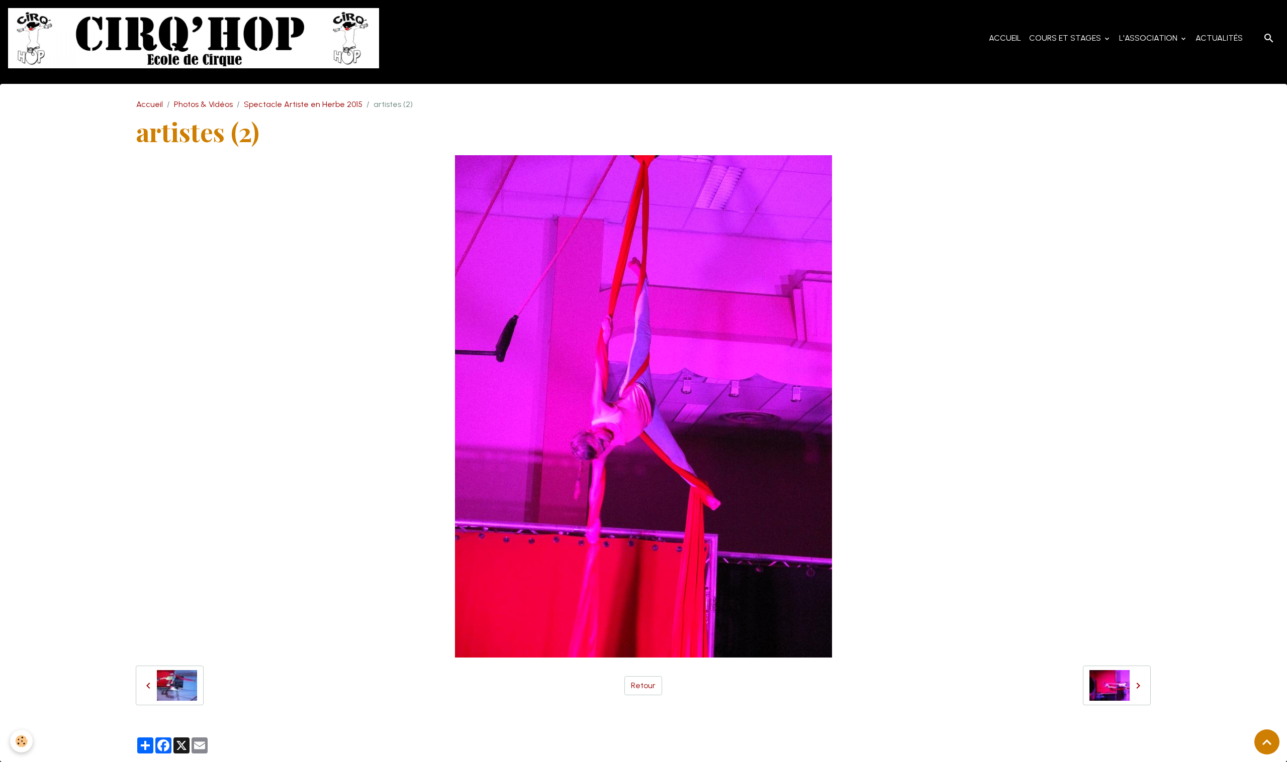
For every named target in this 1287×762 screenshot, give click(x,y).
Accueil (1005, 38)
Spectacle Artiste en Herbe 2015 (303, 104)
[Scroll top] (1266, 741)
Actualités (1219, 38)
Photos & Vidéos (203, 104)
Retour (643, 685)
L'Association (1149, 38)
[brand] (195, 38)
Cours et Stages (1066, 38)
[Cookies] (21, 741)
